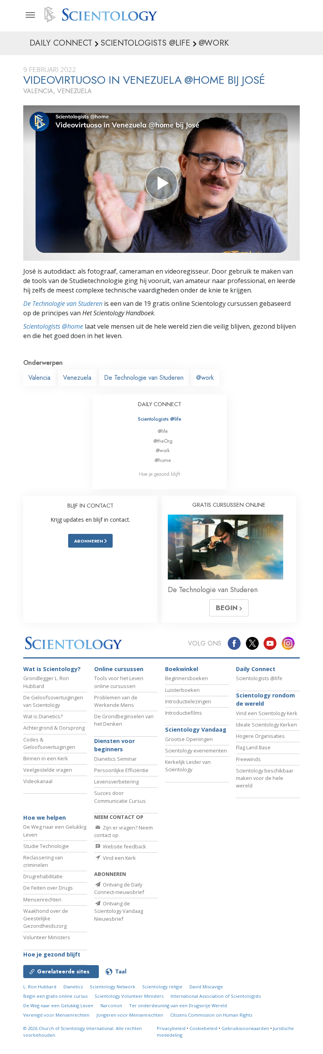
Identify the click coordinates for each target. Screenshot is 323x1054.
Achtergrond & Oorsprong (54, 727)
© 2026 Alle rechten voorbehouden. (82, 1031)
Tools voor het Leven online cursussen (118, 682)
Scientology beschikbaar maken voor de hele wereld (264, 778)
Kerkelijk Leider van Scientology (188, 765)
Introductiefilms (183, 712)
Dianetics (73, 987)
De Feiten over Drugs (48, 887)
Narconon (111, 1005)
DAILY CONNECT (159, 404)
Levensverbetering (116, 781)
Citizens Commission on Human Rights (211, 1015)
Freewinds (248, 759)
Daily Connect (255, 669)
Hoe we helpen (44, 817)
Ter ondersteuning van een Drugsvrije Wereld (178, 1005)
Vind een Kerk (119, 857)
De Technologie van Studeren (62, 303)
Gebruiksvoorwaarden (245, 1028)
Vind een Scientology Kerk (266, 713)
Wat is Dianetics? (43, 716)
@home (162, 460)
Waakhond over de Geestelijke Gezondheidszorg (45, 918)
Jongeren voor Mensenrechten (130, 1015)
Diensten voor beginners (114, 745)
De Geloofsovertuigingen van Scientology (53, 701)
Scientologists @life (159, 419)
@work (205, 377)
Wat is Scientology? (52, 669)
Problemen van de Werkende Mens (115, 701)
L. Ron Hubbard (39, 987)
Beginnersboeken (186, 678)
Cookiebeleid (203, 1028)
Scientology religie (162, 987)
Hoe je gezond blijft (159, 474)
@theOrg (163, 441)
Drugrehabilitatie (43, 876)
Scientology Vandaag (195, 729)
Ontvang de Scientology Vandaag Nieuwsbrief (118, 911)
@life (163, 431)
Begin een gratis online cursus (55, 996)
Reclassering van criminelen (43, 861)
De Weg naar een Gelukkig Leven (58, 1005)
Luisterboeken (182, 689)
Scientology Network (112, 987)
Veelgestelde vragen (47, 769)
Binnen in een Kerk (45, 758)
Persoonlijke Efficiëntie (121, 770)
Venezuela (77, 377)
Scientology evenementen (196, 750)
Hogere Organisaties (260, 735)
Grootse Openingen (189, 739)
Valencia (39, 377)
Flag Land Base (253, 747)
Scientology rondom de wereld (265, 700)
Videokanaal (37, 781)
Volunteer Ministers (46, 937)
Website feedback (124, 846)
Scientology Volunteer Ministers (129, 996)
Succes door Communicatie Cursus (120, 796)
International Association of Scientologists (216, 996)
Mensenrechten (42, 899)
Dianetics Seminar (115, 758)
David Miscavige (206, 987)
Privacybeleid (171, 1028)
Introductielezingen (188, 701)
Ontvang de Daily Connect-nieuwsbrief (119, 888)
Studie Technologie (46, 846)
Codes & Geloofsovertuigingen (49, 743)
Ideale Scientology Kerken (266, 724)
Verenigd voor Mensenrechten (56, 1015)
